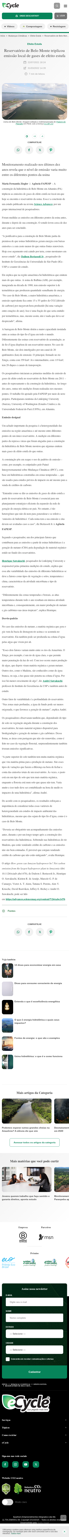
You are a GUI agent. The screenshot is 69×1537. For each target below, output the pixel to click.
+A (34, 136)
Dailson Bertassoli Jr (32, 256)
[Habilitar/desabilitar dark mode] (26, 136)
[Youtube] (25, 1464)
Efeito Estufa (35, 36)
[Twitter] (36, 1464)
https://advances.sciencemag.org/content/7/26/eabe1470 (35, 899)
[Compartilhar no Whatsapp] (18, 150)
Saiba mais (16, 1533)
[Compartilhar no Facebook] (29, 150)
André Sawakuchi (52, 681)
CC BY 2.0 (48, 124)
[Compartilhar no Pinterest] (51, 150)
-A (42, 136)
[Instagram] (15, 1464)
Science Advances (43, 204)
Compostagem (34, 26)
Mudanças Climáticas (17, 36)
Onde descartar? (29, 16)
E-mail (9, 1295)
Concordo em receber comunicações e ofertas (32, 1359)
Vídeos (10, 26)
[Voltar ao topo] (63, 1518)
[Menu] (65, 6)
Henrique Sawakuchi (13, 561)
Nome (9, 1311)
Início (2, 36)
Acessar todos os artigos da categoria (35, 1142)
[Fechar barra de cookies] (64, 1531)
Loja (62, 16)
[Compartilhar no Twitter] (40, 150)
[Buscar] (57, 6)
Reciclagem (59, 26)
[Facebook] (5, 1464)
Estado (10, 1327)
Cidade (9, 1343)
